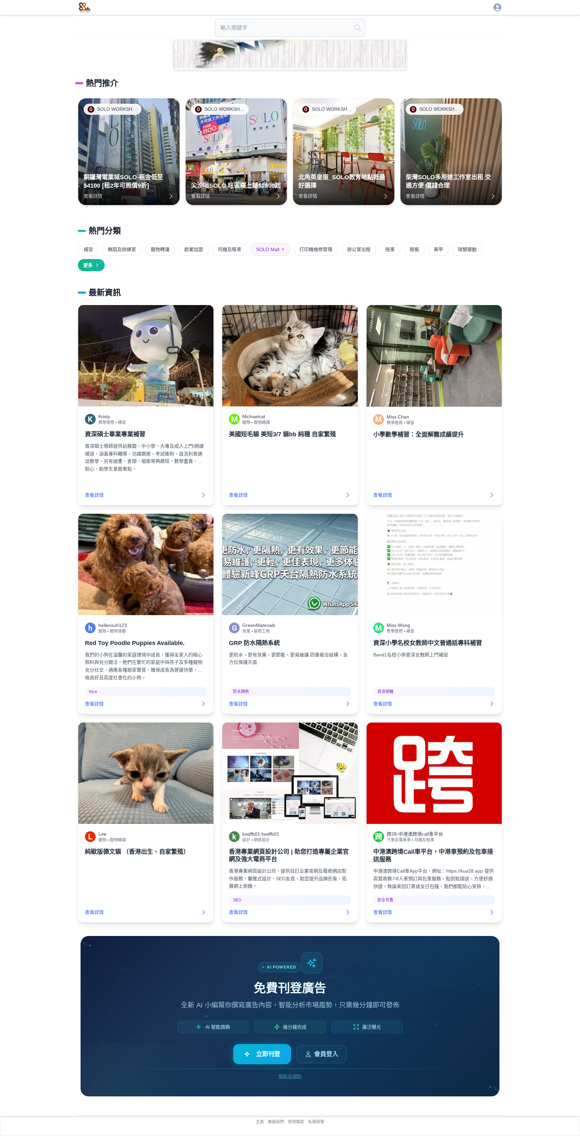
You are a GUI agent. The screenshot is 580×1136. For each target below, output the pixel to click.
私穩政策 (316, 1122)
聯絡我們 (276, 1122)
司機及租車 (229, 249)
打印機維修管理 (315, 249)
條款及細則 (290, 1076)
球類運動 (467, 249)
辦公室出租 (359, 249)
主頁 (260, 1122)
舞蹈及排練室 (122, 249)
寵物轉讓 (160, 249)
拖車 (390, 249)
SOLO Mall (270, 249)
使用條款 (296, 1122)
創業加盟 (193, 249)
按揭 (414, 249)
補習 (88, 249)
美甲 (438, 249)
